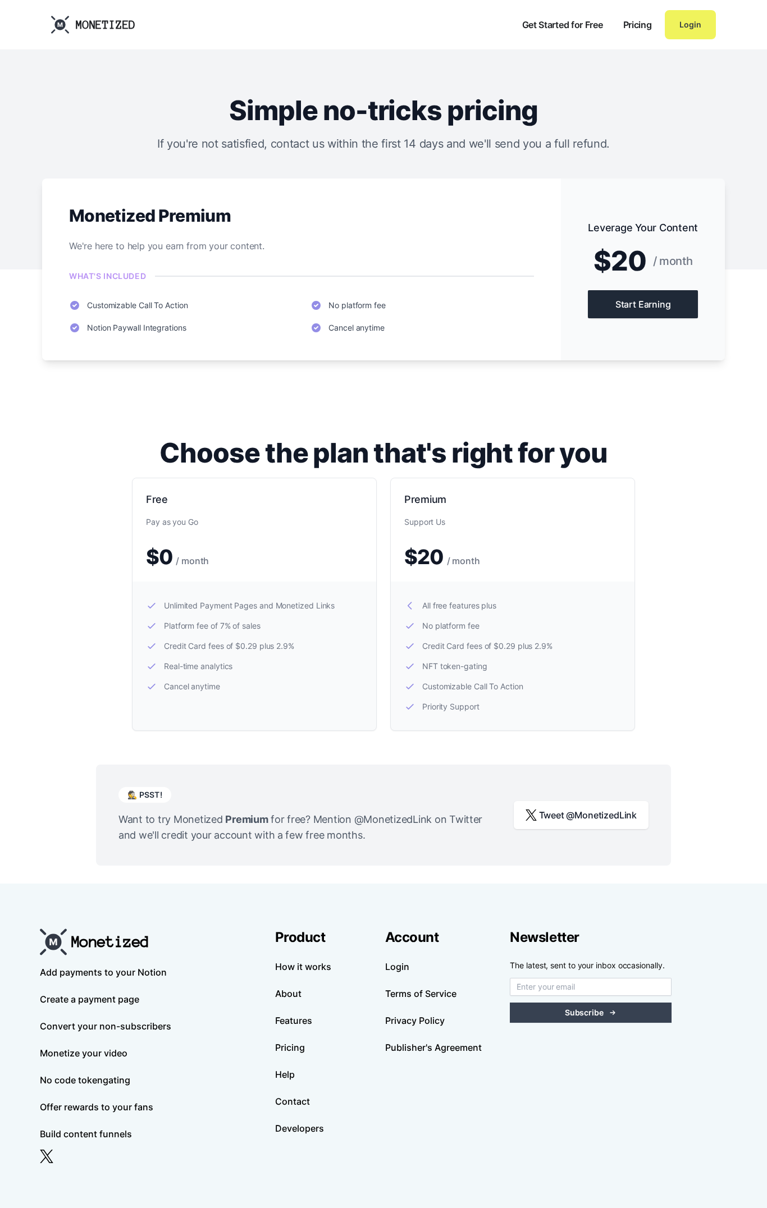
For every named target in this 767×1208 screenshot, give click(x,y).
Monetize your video (83, 1053)
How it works (303, 966)
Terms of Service (420, 993)
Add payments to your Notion (103, 972)
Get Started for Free (562, 24)
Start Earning (643, 304)
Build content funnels (86, 1134)
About (288, 993)
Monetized (105, 25)
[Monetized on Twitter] (46, 1156)
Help (285, 1074)
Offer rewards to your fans (96, 1107)
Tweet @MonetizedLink (588, 815)
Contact (292, 1101)
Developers (299, 1128)
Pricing (637, 24)
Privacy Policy (415, 1020)
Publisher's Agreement (433, 1047)
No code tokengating (85, 1080)
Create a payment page (89, 999)
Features (293, 1020)
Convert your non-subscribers (105, 1026)
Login (690, 24)
